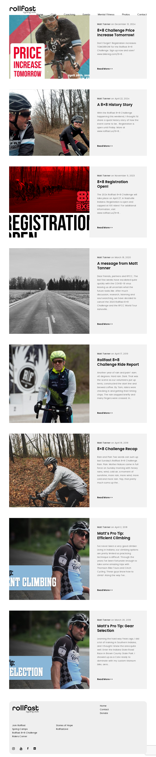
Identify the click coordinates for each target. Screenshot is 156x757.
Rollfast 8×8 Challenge (24, 733)
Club (53, 14)
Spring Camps (20, 729)
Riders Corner (19, 736)
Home (39, 14)
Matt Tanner (104, 24)
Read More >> (105, 68)
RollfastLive (62, 729)
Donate (104, 713)
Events (86, 14)
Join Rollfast (19, 725)
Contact (142, 14)
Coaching (69, 14)
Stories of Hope (64, 725)
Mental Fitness (106, 14)
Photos (126, 14)
